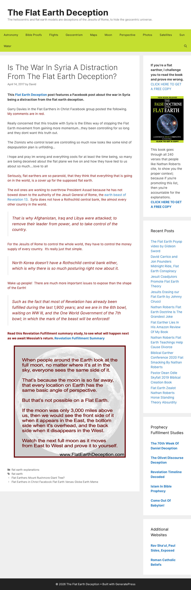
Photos (147, 35)
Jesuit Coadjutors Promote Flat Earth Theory (165, 281)
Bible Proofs (34, 35)
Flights (53, 35)
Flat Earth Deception (31, 95)
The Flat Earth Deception (57, 12)
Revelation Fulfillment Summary (79, 338)
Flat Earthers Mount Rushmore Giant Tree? (38, 477)
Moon (108, 35)
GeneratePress (125, 584)
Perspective (127, 35)
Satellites (166, 35)
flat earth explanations (25, 469)
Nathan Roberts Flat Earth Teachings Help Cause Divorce (167, 342)
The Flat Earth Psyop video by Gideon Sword (166, 246)
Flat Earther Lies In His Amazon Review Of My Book (166, 327)
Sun (182, 35)
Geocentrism (74, 35)
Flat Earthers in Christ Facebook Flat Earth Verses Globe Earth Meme (55, 481)
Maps (93, 35)
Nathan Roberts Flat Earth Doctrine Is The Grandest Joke (166, 311)
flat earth (17, 473)
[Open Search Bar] (185, 46)
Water (7, 46)
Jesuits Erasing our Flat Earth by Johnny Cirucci (166, 296)
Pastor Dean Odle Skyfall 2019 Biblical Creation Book (166, 377)
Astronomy (11, 35)
